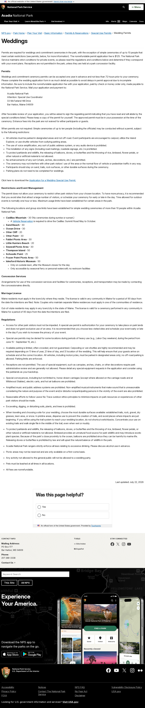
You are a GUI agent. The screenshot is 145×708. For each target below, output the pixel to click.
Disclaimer (80, 695)
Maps (124, 21)
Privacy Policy (8, 691)
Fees (141, 21)
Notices (42, 687)
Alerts (115, 21)
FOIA (4, 695)
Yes (44, 506)
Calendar (133, 21)
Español (80, 549)
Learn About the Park (34, 21)
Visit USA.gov (70, 701)
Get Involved (56, 21)
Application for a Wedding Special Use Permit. (52, 180)
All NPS (25, 582)
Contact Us (7, 562)
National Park (17, 15)
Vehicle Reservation (23, 221)
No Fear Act (81, 691)
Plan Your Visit (10, 21)
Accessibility (7, 687)
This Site (9, 582)
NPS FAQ (80, 687)
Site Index (81, 544)
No (43, 515)
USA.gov (116, 691)
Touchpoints (96, 525)
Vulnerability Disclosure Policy (126, 687)
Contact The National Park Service (51, 693)
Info (107, 21)
